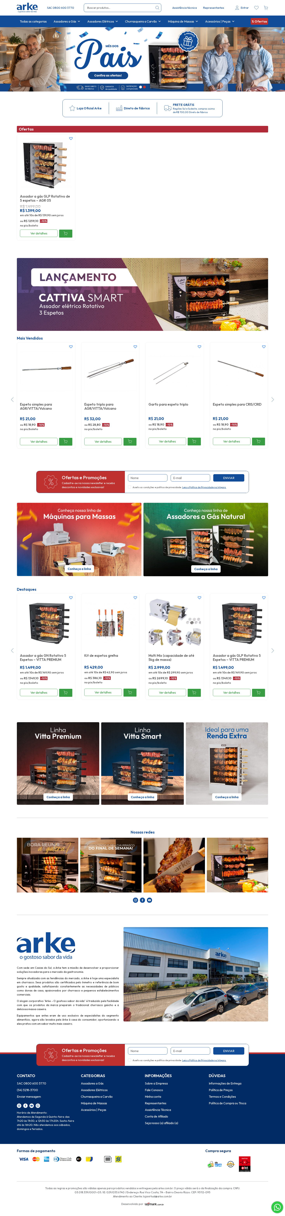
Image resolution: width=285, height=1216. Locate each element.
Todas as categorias (33, 21)
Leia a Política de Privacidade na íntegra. (204, 487)
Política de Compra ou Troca (227, 1103)
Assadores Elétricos (100, 21)
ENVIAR (228, 478)
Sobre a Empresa (156, 1083)
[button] (140, 87)
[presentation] (12, 400)
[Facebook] (142, 900)
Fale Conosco (154, 1090)
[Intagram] (135, 900)
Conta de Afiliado (156, 1116)
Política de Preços (221, 1090)
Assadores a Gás (65, 21)
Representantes (213, 8)
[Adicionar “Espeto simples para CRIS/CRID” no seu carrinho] (258, 442)
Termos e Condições (222, 1096)
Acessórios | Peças (218, 21)
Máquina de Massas (181, 21)
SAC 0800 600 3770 (60, 8)
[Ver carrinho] (266, 8)
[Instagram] (19, 1105)
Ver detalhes (38, 233)
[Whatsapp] (37, 1105)
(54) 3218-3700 (27, 1090)
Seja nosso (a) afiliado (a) (161, 1123)
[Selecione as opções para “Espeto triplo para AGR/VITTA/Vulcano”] (130, 442)
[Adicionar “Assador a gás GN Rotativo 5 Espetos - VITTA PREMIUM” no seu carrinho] (65, 693)
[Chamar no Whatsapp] (277, 1207)
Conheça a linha (79, 569)
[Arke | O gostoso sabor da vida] (27, 8)
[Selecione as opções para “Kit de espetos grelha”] (130, 693)
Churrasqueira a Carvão (141, 21)
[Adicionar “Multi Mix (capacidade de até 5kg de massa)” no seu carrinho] (194, 693)
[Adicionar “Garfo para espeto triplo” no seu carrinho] (194, 442)
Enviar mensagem (29, 1096)
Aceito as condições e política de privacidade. (179, 487)
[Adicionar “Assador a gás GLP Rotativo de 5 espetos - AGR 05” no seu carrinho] (65, 234)
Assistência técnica (184, 8)
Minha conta (153, 1096)
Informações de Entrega (225, 1083)
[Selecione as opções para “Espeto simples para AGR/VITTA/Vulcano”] (65, 442)
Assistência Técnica (158, 1110)
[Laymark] (154, 1204)
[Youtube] (149, 900)
